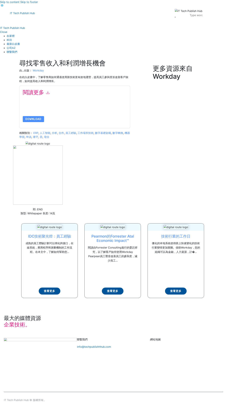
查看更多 (49, 291)
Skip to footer (29, 2)
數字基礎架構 (103, 133)
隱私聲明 (98, 108)
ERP (35, 133)
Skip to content (9, 2)
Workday (38, 70)
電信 (46, 137)
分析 (54, 133)
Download (33, 119)
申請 (28, 137)
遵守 (35, 137)
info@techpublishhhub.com (94, 346)
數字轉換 (118, 133)
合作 (61, 133)
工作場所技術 (86, 133)
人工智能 (45, 133)
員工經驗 (70, 133)
